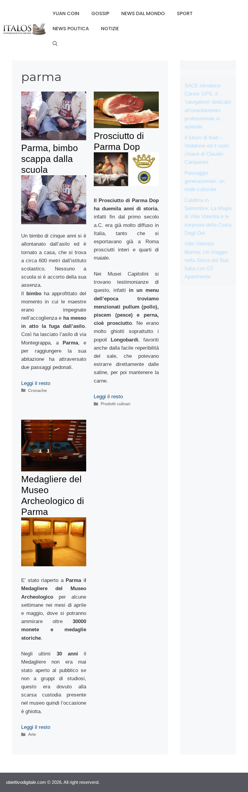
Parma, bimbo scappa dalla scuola (49, 159)
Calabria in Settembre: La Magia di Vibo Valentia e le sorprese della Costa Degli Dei (207, 216)
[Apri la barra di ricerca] (55, 43)
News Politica (71, 28)
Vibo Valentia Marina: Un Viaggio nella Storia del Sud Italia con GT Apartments (206, 260)
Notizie (110, 28)
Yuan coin (66, 13)
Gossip (100, 13)
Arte (32, 734)
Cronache (37, 390)
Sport (185, 13)
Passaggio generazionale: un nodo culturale (204, 181)
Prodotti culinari (115, 403)
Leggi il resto (35, 383)
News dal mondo (143, 13)
